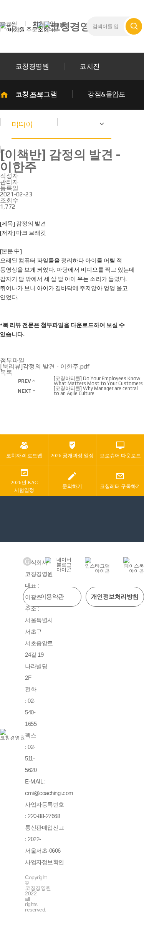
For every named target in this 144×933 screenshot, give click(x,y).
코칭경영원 (32, 66)
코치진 (89, 66)
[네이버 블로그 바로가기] (58, 564)
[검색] (134, 26)
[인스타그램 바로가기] (97, 565)
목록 (6, 372)
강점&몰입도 (107, 94)
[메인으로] (72, 27)
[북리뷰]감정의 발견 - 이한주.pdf (44, 366)
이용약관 (52, 596)
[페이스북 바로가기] (133, 565)
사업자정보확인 (44, 862)
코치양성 (28, 122)
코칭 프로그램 (36, 94)
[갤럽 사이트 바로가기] (27, 561)
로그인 (8, 23)
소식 (22, 149)
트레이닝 (86, 122)
